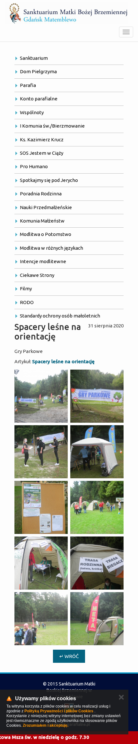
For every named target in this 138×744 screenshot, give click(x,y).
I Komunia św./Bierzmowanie (52, 126)
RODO (27, 302)
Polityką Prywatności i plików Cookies (58, 711)
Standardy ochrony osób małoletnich (60, 315)
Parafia (28, 85)
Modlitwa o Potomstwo (45, 234)
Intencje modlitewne (43, 261)
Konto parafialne (38, 98)
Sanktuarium (34, 58)
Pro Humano (34, 166)
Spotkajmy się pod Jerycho (49, 180)
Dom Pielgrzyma (38, 71)
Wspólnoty (32, 112)
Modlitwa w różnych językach (51, 248)
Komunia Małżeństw (42, 220)
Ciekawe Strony (37, 275)
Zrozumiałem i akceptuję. (45, 725)
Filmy (26, 288)
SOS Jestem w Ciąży (41, 153)
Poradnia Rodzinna (41, 193)
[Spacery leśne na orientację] (41, 396)
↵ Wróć (69, 656)
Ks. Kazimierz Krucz (42, 139)
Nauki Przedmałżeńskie (46, 207)
